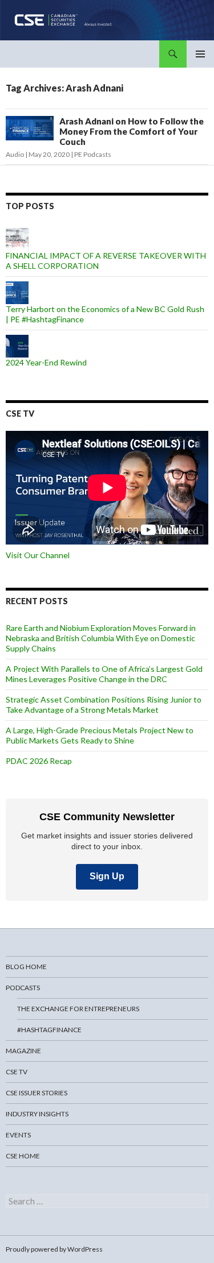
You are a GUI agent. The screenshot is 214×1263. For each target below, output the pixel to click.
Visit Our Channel (38, 555)
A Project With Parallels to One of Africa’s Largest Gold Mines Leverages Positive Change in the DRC (104, 674)
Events (18, 1135)
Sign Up (107, 876)
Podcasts (23, 987)
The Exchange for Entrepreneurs (78, 1008)
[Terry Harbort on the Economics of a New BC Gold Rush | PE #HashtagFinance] (17, 292)
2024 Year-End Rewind (46, 362)
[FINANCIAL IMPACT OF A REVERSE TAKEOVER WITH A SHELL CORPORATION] (17, 238)
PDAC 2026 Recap (39, 761)
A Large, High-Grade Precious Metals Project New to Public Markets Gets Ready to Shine (99, 735)
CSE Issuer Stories (36, 1092)
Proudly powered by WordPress (54, 1249)
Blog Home (26, 966)
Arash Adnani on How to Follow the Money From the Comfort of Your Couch (131, 131)
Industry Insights (37, 1114)
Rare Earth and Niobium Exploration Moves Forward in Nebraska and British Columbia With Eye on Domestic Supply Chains (101, 638)
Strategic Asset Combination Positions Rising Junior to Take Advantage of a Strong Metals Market (103, 704)
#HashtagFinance (49, 1029)
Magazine (23, 1050)
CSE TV (16, 1071)
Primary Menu (200, 54)
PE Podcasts (92, 154)
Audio (15, 154)
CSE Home (23, 1156)
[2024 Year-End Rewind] (17, 345)
